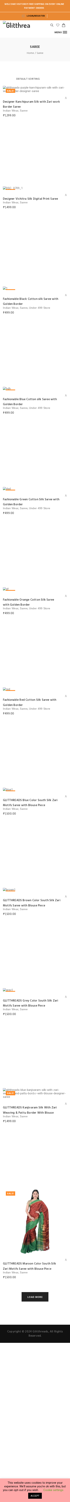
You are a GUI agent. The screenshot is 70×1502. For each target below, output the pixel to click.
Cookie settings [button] (53, 1490)
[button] (60, 32)
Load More (35, 1297)
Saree (24, 110)
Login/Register (35, 16)
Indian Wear (10, 110)
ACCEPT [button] (35, 1495)
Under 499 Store (39, 307)
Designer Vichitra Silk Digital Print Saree (30, 199)
